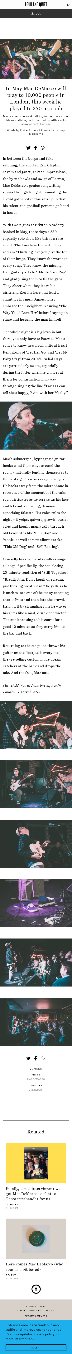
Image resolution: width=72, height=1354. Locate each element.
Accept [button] (36, 1347)
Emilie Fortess (29, 130)
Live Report (36, 1089)
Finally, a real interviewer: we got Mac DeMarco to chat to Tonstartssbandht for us (33, 1193)
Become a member (36, 1316)
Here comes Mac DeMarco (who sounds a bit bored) (34, 1266)
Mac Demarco (36, 1079)
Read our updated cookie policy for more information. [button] (33, 1336)
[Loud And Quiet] (36, 4)
